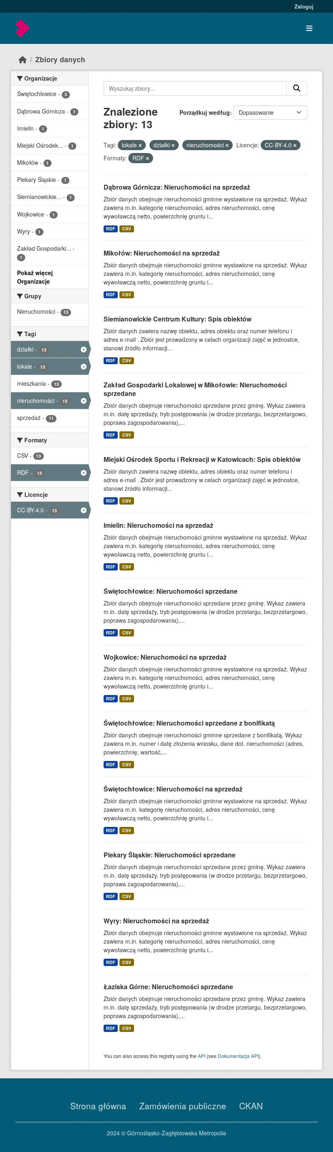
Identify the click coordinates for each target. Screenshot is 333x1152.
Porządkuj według (204, 112)
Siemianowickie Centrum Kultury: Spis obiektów (177, 319)
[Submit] (296, 88)
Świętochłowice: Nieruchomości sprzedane (171, 591)
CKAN (251, 1106)
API (201, 1055)
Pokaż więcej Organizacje (35, 277)
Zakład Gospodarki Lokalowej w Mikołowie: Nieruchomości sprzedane (195, 389)
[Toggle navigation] (309, 28)
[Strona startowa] (23, 59)
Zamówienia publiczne (182, 1106)
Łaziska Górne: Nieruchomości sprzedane (168, 986)
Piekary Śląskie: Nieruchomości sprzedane (170, 854)
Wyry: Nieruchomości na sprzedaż (156, 920)
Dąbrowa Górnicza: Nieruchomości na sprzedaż (177, 187)
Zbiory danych (60, 59)
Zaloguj (304, 6)
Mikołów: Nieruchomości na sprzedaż (162, 253)
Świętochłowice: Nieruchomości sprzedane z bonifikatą (189, 723)
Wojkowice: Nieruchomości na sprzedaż (165, 657)
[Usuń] (140, 145)
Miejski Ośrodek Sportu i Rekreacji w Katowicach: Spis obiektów (202, 459)
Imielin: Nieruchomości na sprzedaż (158, 525)
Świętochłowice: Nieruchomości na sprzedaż (173, 789)
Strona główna (98, 1106)
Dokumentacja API (238, 1055)
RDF (110, 228)
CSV (126, 228)
